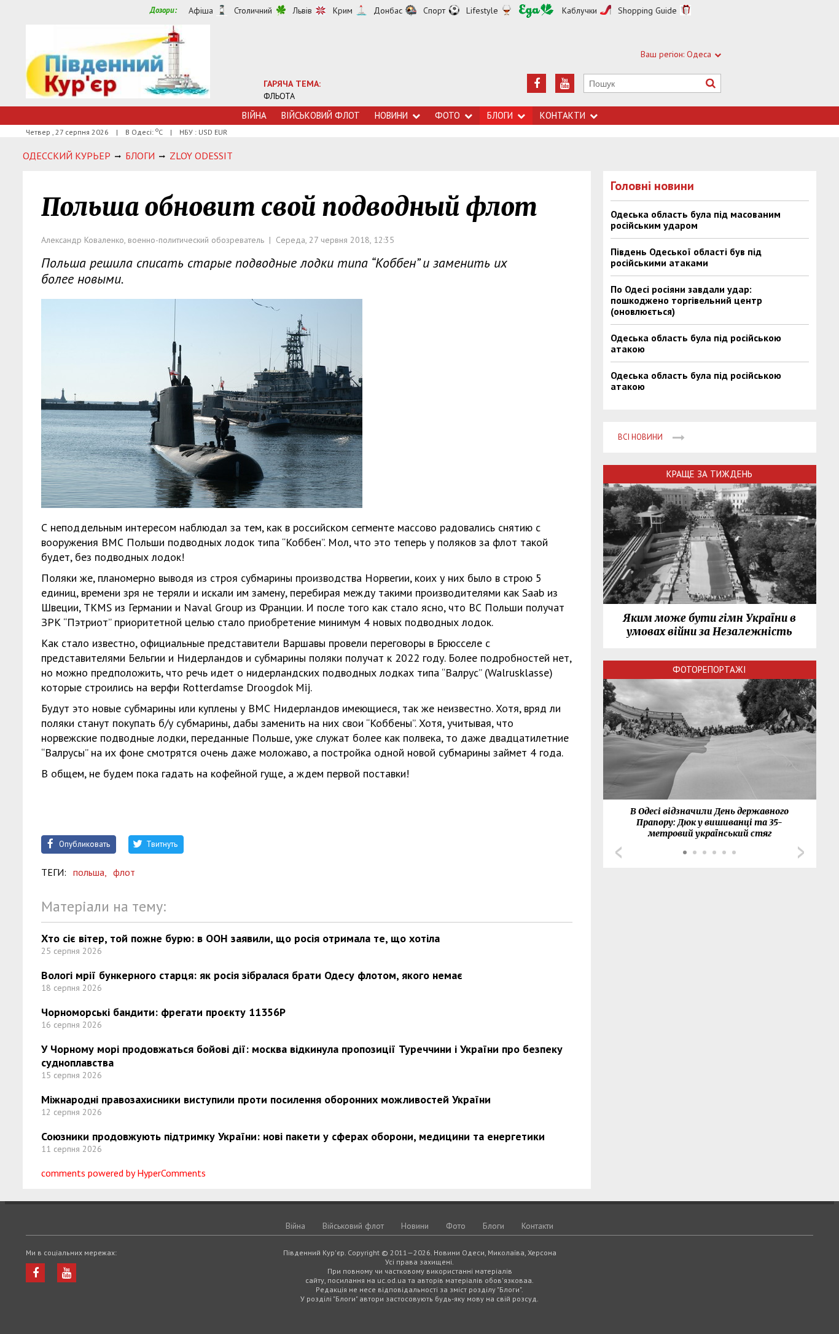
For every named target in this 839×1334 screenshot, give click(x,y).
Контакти (562, 115)
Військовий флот (320, 115)
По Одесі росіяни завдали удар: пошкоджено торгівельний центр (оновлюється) (686, 300)
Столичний (253, 10)
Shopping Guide (647, 10)
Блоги (500, 115)
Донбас (387, 10)
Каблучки (579, 10)
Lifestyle (482, 10)
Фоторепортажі (709, 669)
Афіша (201, 10)
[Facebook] (536, 83)
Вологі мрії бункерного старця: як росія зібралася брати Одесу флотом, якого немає (251, 975)
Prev (618, 852)
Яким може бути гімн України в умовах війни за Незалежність (709, 624)
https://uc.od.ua (118, 65)
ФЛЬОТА (279, 95)
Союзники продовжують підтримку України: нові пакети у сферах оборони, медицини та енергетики (293, 1136)
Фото (447, 115)
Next (801, 852)
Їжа (536, 11)
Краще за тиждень (709, 474)
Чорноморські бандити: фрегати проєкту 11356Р (163, 1012)
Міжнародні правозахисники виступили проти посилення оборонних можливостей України (266, 1099)
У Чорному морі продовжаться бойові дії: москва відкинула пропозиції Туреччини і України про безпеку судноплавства (302, 1056)
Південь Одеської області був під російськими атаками (686, 257)
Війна (254, 115)
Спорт (434, 10)
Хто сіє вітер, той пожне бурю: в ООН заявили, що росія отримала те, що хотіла (240, 938)
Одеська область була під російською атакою (696, 343)
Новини (391, 115)
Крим (343, 10)
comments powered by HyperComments (123, 1173)
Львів (302, 10)
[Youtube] (564, 83)
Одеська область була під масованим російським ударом (696, 219)
